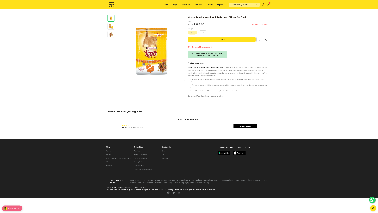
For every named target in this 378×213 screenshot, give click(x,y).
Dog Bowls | (215, 180)
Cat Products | (141, 180)
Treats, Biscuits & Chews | (199, 183)
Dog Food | (245, 180)
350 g (192, 32)
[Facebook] (168, 192)
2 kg (202, 32)
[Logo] (111, 4)
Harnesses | (159, 183)
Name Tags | (169, 183)
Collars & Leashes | (154, 180)
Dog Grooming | (255, 180)
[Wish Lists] (259, 39)
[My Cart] (267, 4)
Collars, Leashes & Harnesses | (173, 180)
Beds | (132, 180)
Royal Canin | (179, 183)
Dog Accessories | (192, 180)
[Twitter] (173, 192)
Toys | (186, 183)
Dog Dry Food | (148, 183)
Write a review (245, 126)
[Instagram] (179, 192)
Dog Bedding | (204, 180)
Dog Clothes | (225, 180)
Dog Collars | (235, 180)
